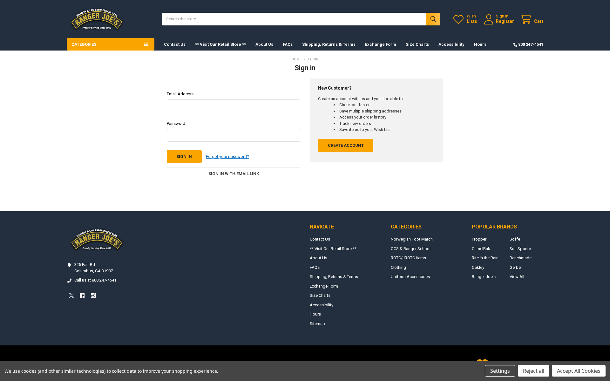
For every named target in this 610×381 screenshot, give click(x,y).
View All (517, 276)
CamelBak (481, 248)
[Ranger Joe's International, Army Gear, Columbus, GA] (76, 312)
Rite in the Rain (485, 257)
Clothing (398, 267)
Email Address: (180, 94)
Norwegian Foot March (412, 239)
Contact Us (175, 44)
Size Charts (417, 44)
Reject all (533, 370)
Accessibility (451, 44)
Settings (500, 370)
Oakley (478, 267)
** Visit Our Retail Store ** (220, 44)
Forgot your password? (227, 156)
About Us (264, 44)
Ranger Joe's (484, 276)
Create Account (346, 145)
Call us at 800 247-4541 (95, 280)
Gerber (516, 267)
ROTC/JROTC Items (408, 257)
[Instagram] (93, 295)
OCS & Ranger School (410, 248)
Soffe (515, 239)
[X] (71, 295)
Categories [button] (83, 44)
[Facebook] (82, 295)
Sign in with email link (233, 173)
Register (505, 21)
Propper (479, 239)
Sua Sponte (520, 248)
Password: (176, 123)
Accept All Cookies (578, 370)
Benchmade (521, 257)
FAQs (288, 44)
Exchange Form (380, 44)
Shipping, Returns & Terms (329, 44)
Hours (480, 44)
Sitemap (317, 323)
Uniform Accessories (410, 276)
